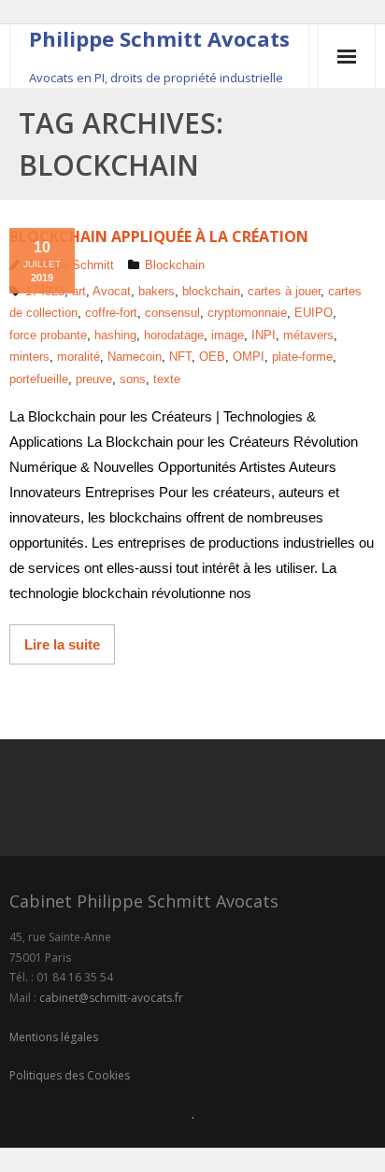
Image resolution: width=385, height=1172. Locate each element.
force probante (48, 335)
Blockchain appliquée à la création (158, 236)
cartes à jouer (284, 291)
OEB (212, 357)
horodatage (174, 335)
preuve (94, 379)
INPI (263, 335)
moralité (78, 357)
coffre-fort (111, 313)
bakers (156, 291)
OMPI (248, 357)
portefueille (38, 379)
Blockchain (175, 265)
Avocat (112, 291)
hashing (115, 335)
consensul (172, 313)
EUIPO (313, 313)
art (79, 291)
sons (133, 379)
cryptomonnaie (247, 313)
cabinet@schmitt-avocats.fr (111, 998)
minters (29, 357)
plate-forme (302, 357)
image (227, 335)
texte (166, 379)
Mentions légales (53, 1037)
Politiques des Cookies (69, 1075)
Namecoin (134, 357)
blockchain (211, 291)
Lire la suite (62, 644)
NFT (180, 357)
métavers (308, 335)
